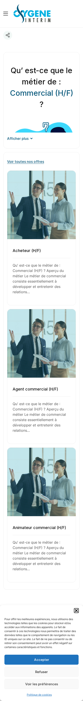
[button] (76, 610)
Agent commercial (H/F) (35, 389)
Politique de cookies (39, 694)
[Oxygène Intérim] (32, 13)
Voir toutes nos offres (25, 161)
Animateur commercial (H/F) (39, 527)
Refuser (41, 672)
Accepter (41, 660)
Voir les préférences (41, 684)
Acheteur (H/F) (27, 250)
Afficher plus (18, 138)
